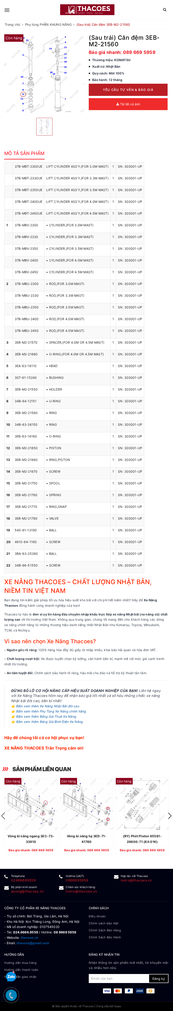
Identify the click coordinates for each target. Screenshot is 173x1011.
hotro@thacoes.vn (136, 880)
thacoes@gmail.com (32, 943)
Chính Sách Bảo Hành (105, 937)
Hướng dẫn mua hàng (20, 963)
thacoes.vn (30, 937)
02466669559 (23, 880)
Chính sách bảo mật (103, 923)
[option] (44, 74)
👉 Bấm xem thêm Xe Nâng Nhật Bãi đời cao (45, 706)
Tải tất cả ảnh (129, 104)
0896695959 (77, 880)
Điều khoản (97, 916)
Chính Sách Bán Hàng (105, 930)
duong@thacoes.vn (27, 891)
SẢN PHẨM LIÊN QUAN (41, 769)
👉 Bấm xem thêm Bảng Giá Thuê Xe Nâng (43, 716)
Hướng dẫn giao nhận (20, 977)
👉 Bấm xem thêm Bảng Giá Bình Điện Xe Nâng (47, 722)
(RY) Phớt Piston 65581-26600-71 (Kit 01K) (142, 839)
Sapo (117, 1006)
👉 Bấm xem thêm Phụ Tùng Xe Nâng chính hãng (48, 711)
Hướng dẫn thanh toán (21, 970)
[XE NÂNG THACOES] (87, 9)
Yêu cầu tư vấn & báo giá (128, 90)
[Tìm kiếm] (165, 10)
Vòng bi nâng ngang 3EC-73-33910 (31, 839)
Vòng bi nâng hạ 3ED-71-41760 (87, 839)
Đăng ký (159, 979)
